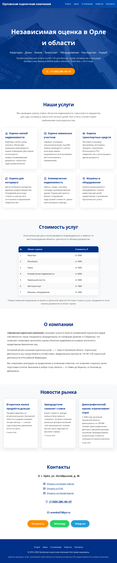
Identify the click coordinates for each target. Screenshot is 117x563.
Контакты (110, 4)
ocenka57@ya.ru (60, 512)
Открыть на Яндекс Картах (60, 483)
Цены (76, 4)
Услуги (68, 4)
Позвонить (38, 523)
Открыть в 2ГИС (55, 488)
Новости (99, 4)
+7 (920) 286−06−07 (60, 71)
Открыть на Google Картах (60, 493)
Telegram (80, 523)
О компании (87, 4)
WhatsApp (59, 523)
